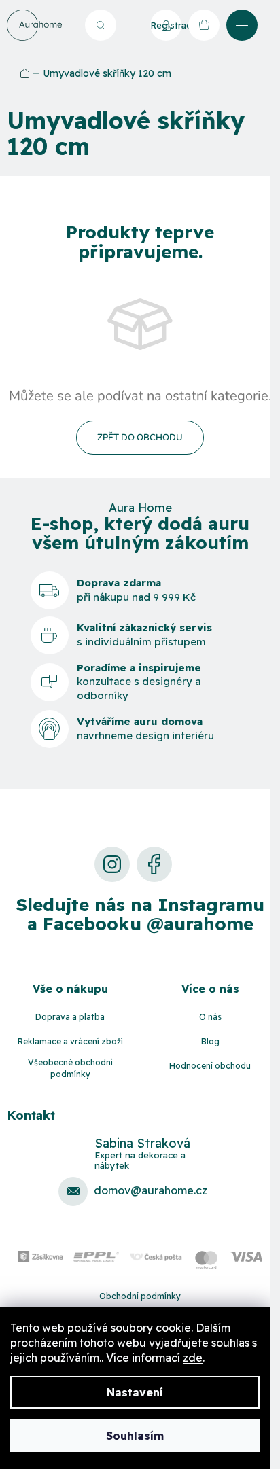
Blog (210, 1041)
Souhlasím (135, 1436)
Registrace (165, 25)
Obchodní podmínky (140, 1296)
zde (193, 1357)
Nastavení (135, 1392)
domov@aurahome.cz (150, 1190)
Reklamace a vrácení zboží (70, 1041)
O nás (210, 1017)
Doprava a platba (70, 1017)
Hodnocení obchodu (210, 1066)
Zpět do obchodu (140, 437)
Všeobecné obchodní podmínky (70, 1068)
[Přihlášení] (129, 25)
